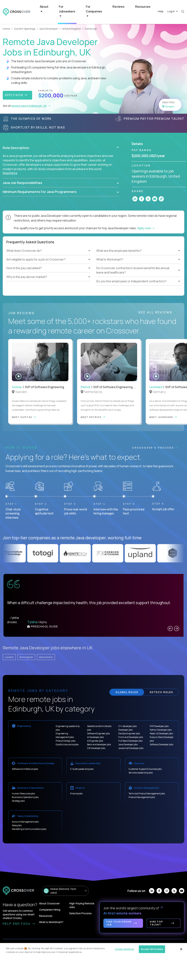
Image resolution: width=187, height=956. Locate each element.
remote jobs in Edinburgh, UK (29, 105)
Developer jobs (125, 729)
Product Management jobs (142, 797)
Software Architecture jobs (25, 769)
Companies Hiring (49, 909)
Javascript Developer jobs (130, 748)
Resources (142, 7)
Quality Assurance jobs (67, 744)
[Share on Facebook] (141, 199)
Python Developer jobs (160, 729)
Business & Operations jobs (25, 797)
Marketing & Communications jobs (29, 829)
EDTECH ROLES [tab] (161, 692)
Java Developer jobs (128, 744)
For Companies (94, 9)
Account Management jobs (25, 821)
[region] (93, 949)
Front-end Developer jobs (130, 737)
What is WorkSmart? (51, 922)
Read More (10, 173)
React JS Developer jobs (161, 733)
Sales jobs (17, 825)
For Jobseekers (67, 9)
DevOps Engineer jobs (129, 733)
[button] (61, 148)
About (44, 7)
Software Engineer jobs (98, 733)
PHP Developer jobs (159, 726)
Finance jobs (76, 793)
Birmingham (26, 657)
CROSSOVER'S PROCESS (153, 447)
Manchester (46, 657)
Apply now (144, 228)
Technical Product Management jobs (147, 793)
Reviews (118, 7)
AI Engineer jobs (95, 740)
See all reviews (156, 312)
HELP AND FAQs (17, 924)
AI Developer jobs (95, 737)
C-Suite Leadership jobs (82, 769)
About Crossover (49, 903)
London (9, 657)
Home (6, 28)
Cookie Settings (124, 949)
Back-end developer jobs (99, 744)
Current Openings (24, 28)
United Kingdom (71, 28)
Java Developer (48, 28)
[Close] (181, 949)
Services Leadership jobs (141, 772)
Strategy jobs (18, 800)
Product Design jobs (65, 740)
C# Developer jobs (96, 748)
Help (160, 11)
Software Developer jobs (161, 744)
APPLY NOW (14, 95)
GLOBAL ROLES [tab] (127, 692)
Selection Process (80, 913)
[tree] (48, 263)
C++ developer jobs (127, 726)
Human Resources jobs (23, 793)
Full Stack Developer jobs (130, 740)
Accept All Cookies (152, 949)
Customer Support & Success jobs (145, 769)
